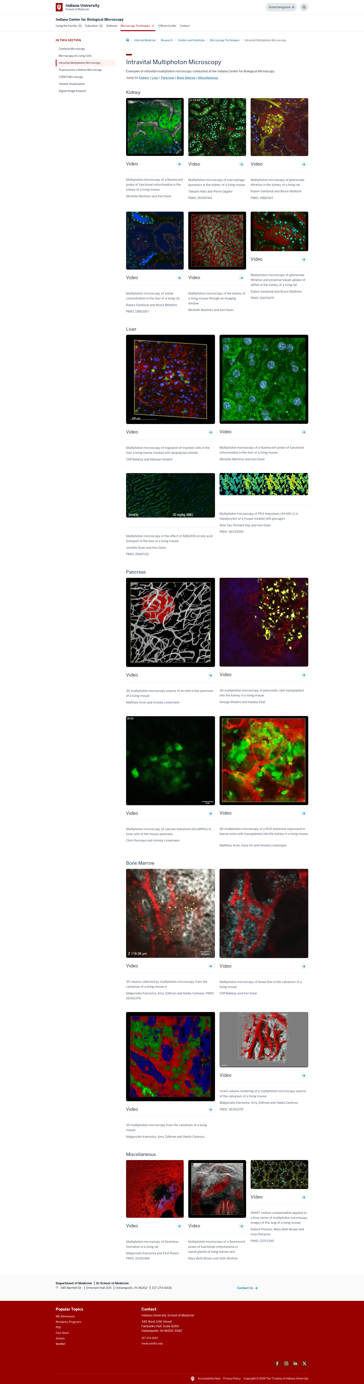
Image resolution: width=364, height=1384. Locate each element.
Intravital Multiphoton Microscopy (79, 63)
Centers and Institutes (191, 40)
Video (132, 164)
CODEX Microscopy (71, 77)
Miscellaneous (208, 78)
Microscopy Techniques (135, 26)
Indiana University (297, 1378)
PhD (58, 1327)
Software (112, 26)
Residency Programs (68, 1322)
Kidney (144, 78)
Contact (185, 26)
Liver (155, 78)
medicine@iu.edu (152, 1343)
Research (167, 40)
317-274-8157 (149, 1338)
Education (91, 26)
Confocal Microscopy (72, 49)
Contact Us (245, 1288)
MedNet (60, 1344)
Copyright (250, 1378)
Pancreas (167, 78)
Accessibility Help (209, 1378)
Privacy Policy (232, 1378)
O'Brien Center (167, 26)
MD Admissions (65, 1316)
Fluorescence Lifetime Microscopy (80, 70)
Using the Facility (66, 26)
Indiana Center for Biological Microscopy (90, 19)
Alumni (60, 1338)
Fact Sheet (62, 1333)
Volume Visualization (72, 84)
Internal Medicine (145, 40)
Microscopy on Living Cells (75, 56)
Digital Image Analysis (72, 91)
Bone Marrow (186, 78)
